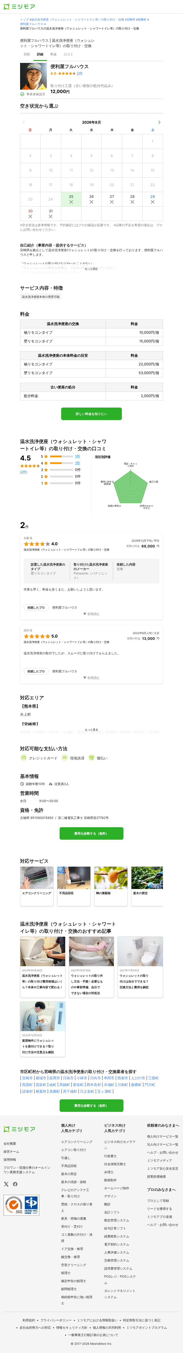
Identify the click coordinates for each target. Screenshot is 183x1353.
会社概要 (10, 1143)
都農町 (142, 19)
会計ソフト (112, 1212)
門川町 (150, 1084)
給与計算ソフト (115, 1228)
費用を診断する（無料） (91, 833)
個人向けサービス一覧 (162, 1136)
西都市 (122, 1078)
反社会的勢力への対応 (35, 1327)
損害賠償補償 (156, 1176)
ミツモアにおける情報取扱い (97, 1320)
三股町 (153, 1078)
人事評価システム (116, 1252)
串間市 (109, 1078)
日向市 (95, 1078)
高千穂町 (70, 1091)
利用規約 (29, 1320)
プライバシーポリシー (56, 1320)
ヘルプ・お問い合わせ (162, 1152)
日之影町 (87, 1091)
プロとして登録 (158, 1200)
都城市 (41, 1078)
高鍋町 (64, 1084)
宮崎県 (131, 19)
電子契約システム (116, 1244)
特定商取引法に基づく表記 (141, 1320)
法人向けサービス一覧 (162, 1144)
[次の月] (159, 122)
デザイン (110, 1196)
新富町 (78, 1084)
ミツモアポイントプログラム (146, 1327)
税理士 (66, 1273)
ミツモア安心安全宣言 (162, 1168)
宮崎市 (27, 1078)
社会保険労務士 (115, 1164)
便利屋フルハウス (31, 24)
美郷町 (54, 1091)
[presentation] (26, 54)
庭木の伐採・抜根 (73, 1182)
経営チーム (11, 1151)
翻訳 (107, 1204)
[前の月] (23, 122)
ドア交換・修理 (72, 1249)
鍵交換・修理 (70, 1257)
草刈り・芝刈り (72, 1226)
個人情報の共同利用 (107, 1327)
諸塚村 (27, 1091)
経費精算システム (116, 1236)
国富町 (41, 1084)
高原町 (27, 1084)
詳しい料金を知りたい (91, 414)
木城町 (109, 1084)
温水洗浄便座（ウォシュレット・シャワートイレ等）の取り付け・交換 (77, 19)
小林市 (82, 1078)
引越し (66, 1158)
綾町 (52, 1084)
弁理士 (109, 1172)
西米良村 (94, 1084)
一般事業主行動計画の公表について (93, 1335)
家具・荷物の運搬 (73, 1218)
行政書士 (110, 1156)
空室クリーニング (73, 1265)
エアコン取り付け (73, 1150)
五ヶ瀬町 (104, 1091)
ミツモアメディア (159, 1160)
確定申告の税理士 (73, 1281)
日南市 (68, 1078)
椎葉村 (41, 1091)
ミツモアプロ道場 (159, 1216)
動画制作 (110, 1180)
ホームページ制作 (116, 1188)
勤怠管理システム (116, 1220)
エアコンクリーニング (76, 1142)
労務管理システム (116, 1260)
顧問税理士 (69, 1289)
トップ (24, 19)
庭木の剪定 (69, 1174)
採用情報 (10, 1159)
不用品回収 (69, 1166)
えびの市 (138, 1078)
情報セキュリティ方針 (71, 1327)
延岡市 (54, 1078)
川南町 (122, 1084)
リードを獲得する (159, 1208)
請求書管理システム (118, 1268)
